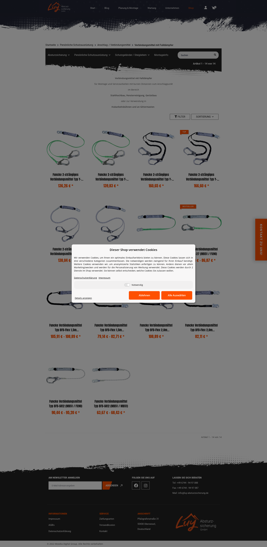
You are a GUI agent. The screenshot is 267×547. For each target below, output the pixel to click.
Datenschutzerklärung (85, 277)
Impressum (104, 277)
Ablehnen (144, 295)
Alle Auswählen (177, 295)
